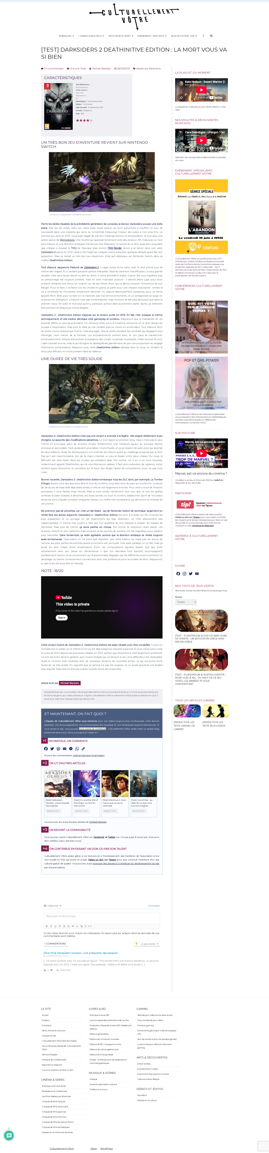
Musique (93, 1079)
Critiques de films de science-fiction (58, 1122)
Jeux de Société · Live (182, 36)
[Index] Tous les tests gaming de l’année (184, 725)
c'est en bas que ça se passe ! (89, 755)
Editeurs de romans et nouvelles (104, 1039)
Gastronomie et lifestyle (148, 1079)
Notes (178, 597)
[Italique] (51, 926)
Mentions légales (49, 1054)
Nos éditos (142, 1095)
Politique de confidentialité (54, 1060)
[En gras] (47, 926)
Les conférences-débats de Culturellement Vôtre (61, 1048)
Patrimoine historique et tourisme (153, 1074)
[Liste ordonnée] (64, 926)
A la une (74, 68)
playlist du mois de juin (189, 107)
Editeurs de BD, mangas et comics (105, 1044)
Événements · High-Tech (151, 36)
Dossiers (45, 1020)
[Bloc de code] (77, 926)
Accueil (45, 1015)
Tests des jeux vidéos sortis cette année (154, 1015)
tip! (185, 504)
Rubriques (65, 36)
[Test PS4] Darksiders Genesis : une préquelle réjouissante (81, 952)
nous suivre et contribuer (92, 729)
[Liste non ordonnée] (68, 926)
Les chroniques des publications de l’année (109, 1020)
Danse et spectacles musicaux (103, 1084)
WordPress (106, 1148)
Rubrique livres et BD (99, 1015)
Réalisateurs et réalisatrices (54, 1091)
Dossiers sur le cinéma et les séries (57, 1132)
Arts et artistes (144, 1064)
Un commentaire (54, 68)
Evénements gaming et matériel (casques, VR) (156, 1032)
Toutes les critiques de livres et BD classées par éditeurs (111, 1027)
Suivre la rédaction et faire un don (57, 1070)
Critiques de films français (53, 1101)
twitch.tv (218, 480)
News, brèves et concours (53, 1030)
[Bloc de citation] (73, 926)
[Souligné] (55, 926)
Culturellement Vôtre (62, 1148)
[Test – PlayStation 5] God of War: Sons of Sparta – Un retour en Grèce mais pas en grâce (201, 638)
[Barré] (60, 926)
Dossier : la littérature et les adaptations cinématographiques (108, 1061)
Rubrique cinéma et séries (54, 1086)
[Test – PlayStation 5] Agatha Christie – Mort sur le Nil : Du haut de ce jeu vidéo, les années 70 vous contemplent (200, 679)
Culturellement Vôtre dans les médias (59, 1041)
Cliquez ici (88, 110)
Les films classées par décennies (56, 1096)
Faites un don (96, 859)
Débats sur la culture (147, 1100)
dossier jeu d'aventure (148, 68)
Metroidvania (67, 240)
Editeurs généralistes (99, 1034)
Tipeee (112, 859)
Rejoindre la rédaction (52, 1065)
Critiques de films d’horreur (54, 1117)
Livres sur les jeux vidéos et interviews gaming (154, 1046)
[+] (90, 926)
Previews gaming (145, 1025)
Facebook (99, 837)
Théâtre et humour (99, 1089)
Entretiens (46, 1025)
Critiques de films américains (55, 1106)
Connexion (154, 905)
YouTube (195, 483)
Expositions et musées (147, 1069)
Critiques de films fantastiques (55, 1127)
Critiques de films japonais (54, 1112)
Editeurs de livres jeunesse (101, 1054)
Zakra (93, 1148)
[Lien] (81, 926)
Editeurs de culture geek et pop (104, 1049)
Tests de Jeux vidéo (119, 36)
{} (86, 926)
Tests (83, 68)
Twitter (111, 837)
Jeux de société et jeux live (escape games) (157, 1039)
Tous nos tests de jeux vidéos (150, 1020)
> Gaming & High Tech (89, 36)
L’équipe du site (49, 1036)
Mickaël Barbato (101, 68)
